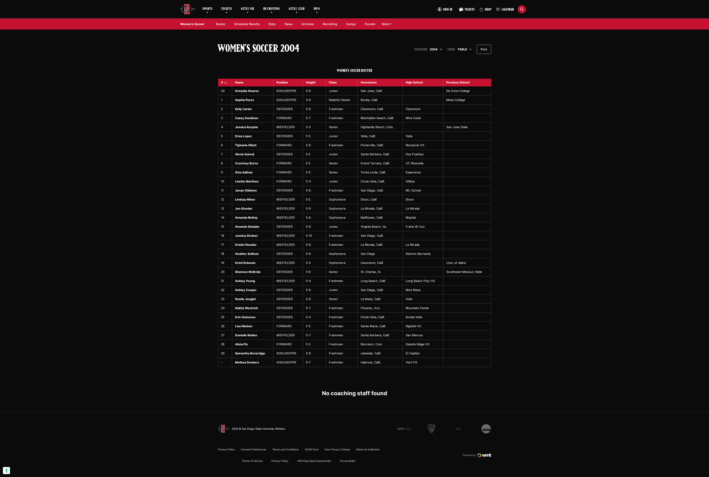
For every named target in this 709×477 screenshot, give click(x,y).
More (385, 24)
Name (239, 82)
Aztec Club (297, 9)
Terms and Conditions (285, 449)
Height (311, 82)
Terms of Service (252, 460)
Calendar (507, 9)
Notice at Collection (368, 449)
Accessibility (347, 460)
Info (317, 9)
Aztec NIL (247, 9)
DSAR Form (311, 449)
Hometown (369, 82)
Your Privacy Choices (337, 449)
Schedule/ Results (247, 24)
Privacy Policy (226, 449)
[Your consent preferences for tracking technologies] (6, 470)
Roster (220, 24)
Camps (351, 24)
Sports (207, 9)
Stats (272, 24)
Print (484, 49)
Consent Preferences (253, 449)
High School (414, 82)
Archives (308, 24)
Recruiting (271, 9)
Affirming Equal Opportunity (314, 460)
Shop (485, 11)
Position (282, 82)
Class (333, 82)
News (289, 24)
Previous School (458, 82)
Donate (370, 24)
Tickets (226, 9)
